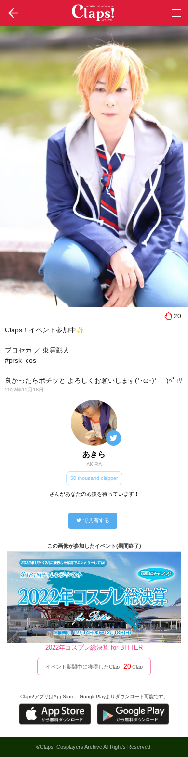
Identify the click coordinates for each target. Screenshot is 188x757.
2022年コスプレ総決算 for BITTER (94, 647)
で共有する (96, 520)
